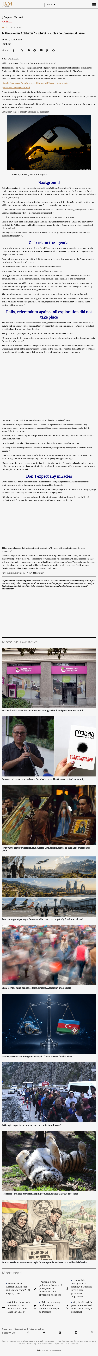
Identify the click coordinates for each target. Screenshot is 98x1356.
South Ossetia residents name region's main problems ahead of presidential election (44, 1262)
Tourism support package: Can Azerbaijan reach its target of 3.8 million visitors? (42, 919)
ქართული (7, 17)
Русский (18, 17)
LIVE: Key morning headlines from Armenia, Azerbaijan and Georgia (36, 988)
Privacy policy (36, 1329)
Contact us (20, 1329)
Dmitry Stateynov (12, 39)
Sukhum (6, 43)
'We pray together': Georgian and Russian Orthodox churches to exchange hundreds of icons (46, 849)
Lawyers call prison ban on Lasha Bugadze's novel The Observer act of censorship (43, 779)
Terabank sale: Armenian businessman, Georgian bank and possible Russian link (42, 710)
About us (7, 1329)
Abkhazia (7, 21)
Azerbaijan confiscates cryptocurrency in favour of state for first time (37, 1056)
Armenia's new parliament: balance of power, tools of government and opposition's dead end (50, 1288)
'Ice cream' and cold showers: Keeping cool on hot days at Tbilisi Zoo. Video (40, 1193)
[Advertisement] (49, 613)
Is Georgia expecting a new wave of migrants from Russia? (31, 1125)
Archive (6, 27)
